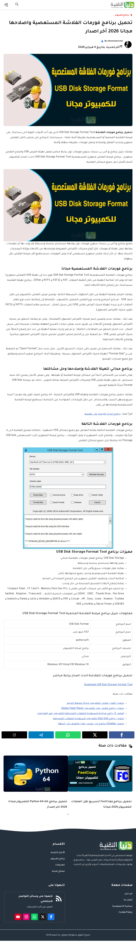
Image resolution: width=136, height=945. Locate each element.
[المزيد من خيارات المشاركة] (14, 734)
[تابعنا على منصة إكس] (42, 917)
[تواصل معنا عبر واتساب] (34, 917)
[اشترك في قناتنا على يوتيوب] (18, 917)
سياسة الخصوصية (122, 906)
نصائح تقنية (58, 871)
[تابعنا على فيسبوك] (51, 917)
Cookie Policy (125, 912)
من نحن (128, 894)
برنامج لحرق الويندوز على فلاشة (102, 414)
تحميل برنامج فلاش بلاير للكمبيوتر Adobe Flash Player (92, 708)
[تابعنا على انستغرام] (26, 917)
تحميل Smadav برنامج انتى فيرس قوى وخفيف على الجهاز (91, 724)
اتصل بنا (128, 900)
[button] (17, 5)
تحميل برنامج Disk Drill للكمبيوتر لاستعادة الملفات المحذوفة (88, 718)
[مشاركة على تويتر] (95, 734)
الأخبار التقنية (58, 852)
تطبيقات (60, 865)
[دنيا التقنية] (122, 5)
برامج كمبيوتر (122, 15)
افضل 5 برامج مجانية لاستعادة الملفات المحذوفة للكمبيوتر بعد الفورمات (80, 713)
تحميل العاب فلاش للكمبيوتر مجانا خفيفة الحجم (95, 703)
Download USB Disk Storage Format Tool (108, 685)
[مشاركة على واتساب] (68, 734)
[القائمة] (6, 4)
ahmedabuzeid (115, 41)
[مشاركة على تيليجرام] (41, 734)
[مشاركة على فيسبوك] (121, 734)
